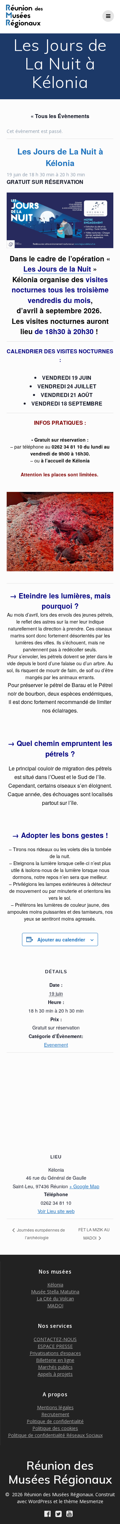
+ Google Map (84, 1186)
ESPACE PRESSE (55, 1346)
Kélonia (55, 1285)
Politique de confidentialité (55, 1421)
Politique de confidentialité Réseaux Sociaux (55, 1435)
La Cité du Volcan (55, 1298)
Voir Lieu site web (56, 1211)
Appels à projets (55, 1374)
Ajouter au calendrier (61, 939)
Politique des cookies (55, 1428)
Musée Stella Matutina (55, 1291)
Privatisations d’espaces (55, 1353)
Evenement (56, 1044)
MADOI (55, 1305)
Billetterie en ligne (55, 1360)
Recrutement (55, 1414)
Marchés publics (55, 1367)
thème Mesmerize (83, 1501)
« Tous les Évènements (60, 116)
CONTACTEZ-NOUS (55, 1339)
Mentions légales (55, 1407)
